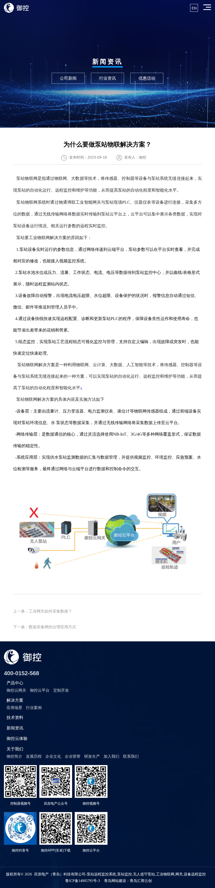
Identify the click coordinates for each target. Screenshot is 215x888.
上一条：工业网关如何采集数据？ (42, 611)
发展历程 (34, 756)
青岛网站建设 (115, 881)
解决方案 (15, 700)
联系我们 (131, 756)
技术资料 (15, 717)
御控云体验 (17, 738)
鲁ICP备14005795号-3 (82, 881)
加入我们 (111, 756)
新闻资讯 (15, 728)
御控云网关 (16, 690)
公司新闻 (68, 78)
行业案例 (34, 707)
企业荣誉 (72, 756)
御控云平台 (40, 690)
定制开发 (61, 690)
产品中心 (15, 683)
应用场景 (14, 707)
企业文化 (53, 756)
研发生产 (92, 756)
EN (194, 8)
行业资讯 (107, 78)
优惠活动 (146, 78)
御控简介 (14, 756)
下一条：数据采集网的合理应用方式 (44, 627)
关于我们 (15, 749)
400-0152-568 (21, 673)
